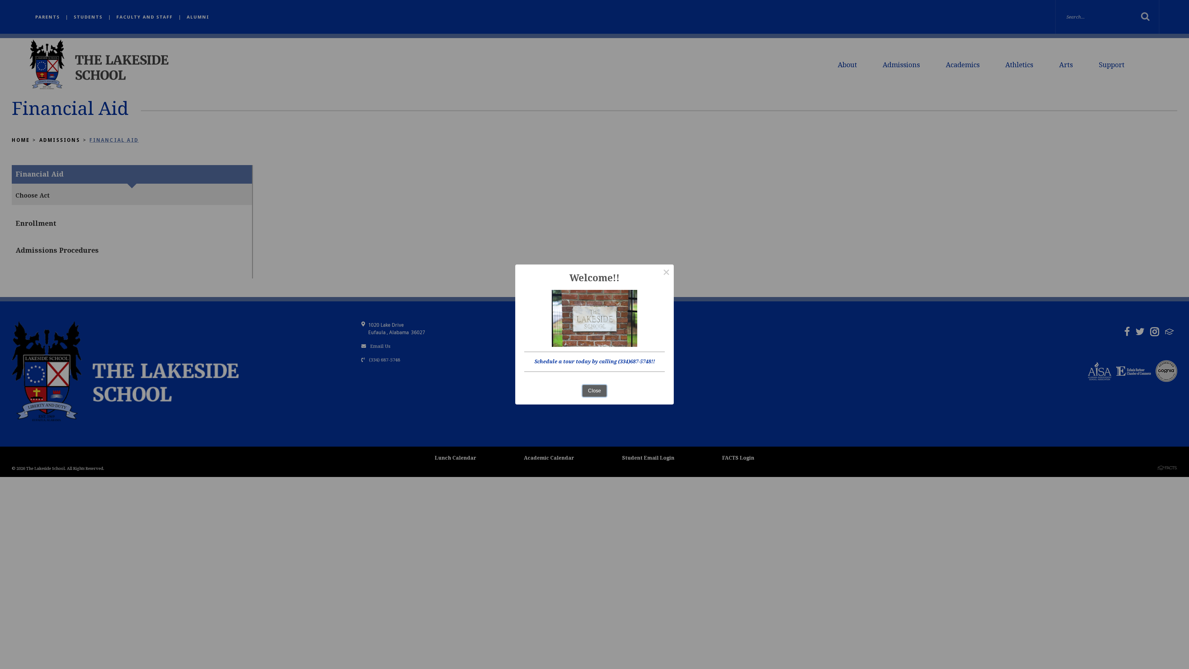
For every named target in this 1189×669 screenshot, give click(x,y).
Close (594, 390)
